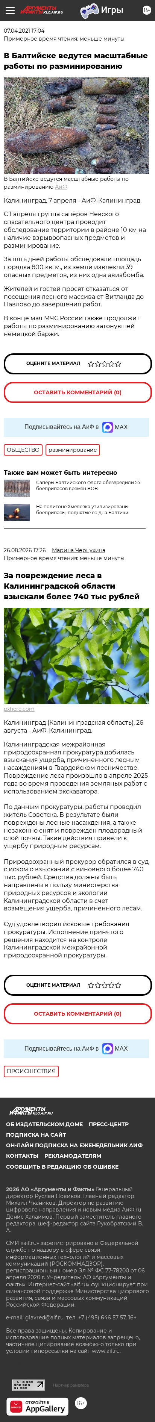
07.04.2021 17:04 (24, 30)
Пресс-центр (109, 1124)
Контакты (22, 1155)
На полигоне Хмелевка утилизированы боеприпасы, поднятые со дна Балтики (82, 509)
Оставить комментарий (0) (78, 392)
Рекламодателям (72, 1155)
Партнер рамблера (71, 1385)
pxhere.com (19, 709)
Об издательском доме (44, 1124)
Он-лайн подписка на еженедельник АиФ (74, 1145)
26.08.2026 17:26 (25, 550)
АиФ (61, 186)
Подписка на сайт (36, 1134)
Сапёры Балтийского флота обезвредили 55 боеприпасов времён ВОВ (88, 485)
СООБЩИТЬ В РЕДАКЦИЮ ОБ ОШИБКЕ (62, 1166)
